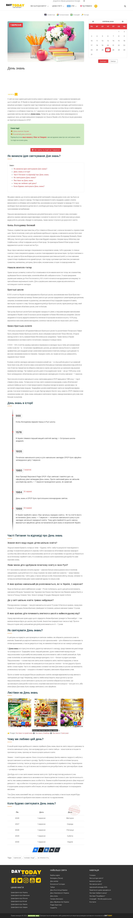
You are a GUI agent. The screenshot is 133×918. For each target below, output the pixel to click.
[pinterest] (81, 1)
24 (91, 50)
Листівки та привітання (23, 733)
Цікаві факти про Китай (19, 901)
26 (102, 50)
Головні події (29, 858)
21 (113, 45)
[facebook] (50, 1)
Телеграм (15, 81)
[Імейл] (52, 849)
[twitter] (49, 1)
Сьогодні (103, 61)
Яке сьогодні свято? (96, 878)
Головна (92, 875)
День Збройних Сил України (59, 902)
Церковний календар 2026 (98, 887)
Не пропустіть (43, 858)
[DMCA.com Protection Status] (33, 915)
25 (97, 50)
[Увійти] (95, 6)
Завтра (113, 61)
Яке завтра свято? (95, 884)
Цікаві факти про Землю (19, 904)
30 (124, 50)
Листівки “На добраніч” (97, 896)
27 (108, 50)
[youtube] (82, 1)
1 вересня (17, 858)
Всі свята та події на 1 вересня (47, 150)
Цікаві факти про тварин (19, 907)
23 (124, 45)
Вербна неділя (55, 875)
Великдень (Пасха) (56, 878)
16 (124, 41)
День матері (54, 881)
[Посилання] (57, 849)
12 (102, 41)
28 (113, 50)
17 (91, 45)
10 (91, 41)
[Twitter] (41, 849)
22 (119, 45)
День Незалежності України (59, 893)
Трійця (52, 887)
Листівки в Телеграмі (60, 733)
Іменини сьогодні (95, 881)
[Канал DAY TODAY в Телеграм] (38, 880)
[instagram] (84, 1)
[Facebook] (35, 849)
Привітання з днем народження (100, 890)
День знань (54, 896)
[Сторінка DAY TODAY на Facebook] (14, 880)
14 (113, 41)
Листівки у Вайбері (42, 733)
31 (91, 54)
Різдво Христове (56, 905)
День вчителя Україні (21, 131)
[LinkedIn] (46, 849)
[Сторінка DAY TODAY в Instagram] (26, 880)
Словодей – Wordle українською (100, 899)
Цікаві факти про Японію (19, 898)
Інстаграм (29, 81)
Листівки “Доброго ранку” (98, 893)
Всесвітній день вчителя (22, 134)
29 (119, 50)
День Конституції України (58, 890)
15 (119, 41)
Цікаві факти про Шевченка (20, 895)
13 (108, 41)
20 (108, 45)
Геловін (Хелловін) (56, 899)
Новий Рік (53, 908)
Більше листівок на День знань (45, 730)
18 (97, 45)
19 (102, 45)
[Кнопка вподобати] (16, 94)
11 (97, 41)
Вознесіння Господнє (57, 884)
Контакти (92, 902)
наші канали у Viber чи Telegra (33, 137)
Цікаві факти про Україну (19, 892)
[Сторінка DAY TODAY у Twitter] (20, 880)
